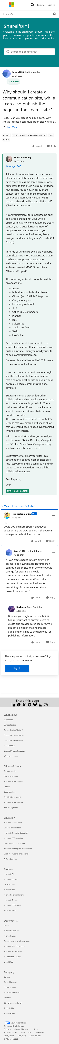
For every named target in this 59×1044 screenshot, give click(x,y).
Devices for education (12, 827)
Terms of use (26, 1032)
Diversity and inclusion (13, 1003)
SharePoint (10, 14)
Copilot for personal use (13, 740)
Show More (11, 126)
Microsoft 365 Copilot (12, 905)
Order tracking (9, 792)
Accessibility (9, 1008)
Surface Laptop (10, 725)
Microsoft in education (13, 822)
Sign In (51, 4)
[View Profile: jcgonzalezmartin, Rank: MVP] (7, 515)
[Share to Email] (46, 704)
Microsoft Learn (10, 936)
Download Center (11, 776)
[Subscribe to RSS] (40, 704)
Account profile (10, 771)
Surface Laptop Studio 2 (13, 730)
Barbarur (21, 607)
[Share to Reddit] (29, 704)
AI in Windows (9, 745)
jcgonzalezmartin (21, 513)
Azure (6, 925)
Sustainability (9, 1013)
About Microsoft (10, 982)
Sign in (17, 668)
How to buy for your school (14, 843)
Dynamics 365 (9, 884)
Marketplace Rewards (12, 956)
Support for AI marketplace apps (17, 941)
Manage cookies (10, 1032)
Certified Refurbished (12, 797)
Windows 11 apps (11, 756)
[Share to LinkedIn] (13, 704)
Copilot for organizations (14, 735)
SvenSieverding (22, 157)
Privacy (35, 1029)
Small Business (10, 910)
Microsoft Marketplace (13, 951)
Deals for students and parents (16, 854)
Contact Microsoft (21, 1029)
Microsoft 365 (9, 889)
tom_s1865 (18, 71)
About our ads (35, 1035)
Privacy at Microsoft (12, 992)
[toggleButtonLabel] (54, 14)
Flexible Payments (11, 807)
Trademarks (39, 1032)
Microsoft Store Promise (13, 802)
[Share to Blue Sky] (35, 704)
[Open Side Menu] (4, 4)
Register (41, 4)
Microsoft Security (11, 879)
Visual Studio (9, 962)
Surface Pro (8, 719)
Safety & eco (9, 1035)
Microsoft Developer (12, 930)
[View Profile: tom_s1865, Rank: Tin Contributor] (6, 74)
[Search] (33, 5)
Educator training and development (18, 848)
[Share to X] (24, 704)
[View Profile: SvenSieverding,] (9, 159)
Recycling (22, 1035)
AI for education (10, 859)
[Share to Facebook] (18, 704)
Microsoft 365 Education (13, 838)
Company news (10, 987)
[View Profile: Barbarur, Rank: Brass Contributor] (11, 609)
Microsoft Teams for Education (16, 833)
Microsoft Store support (13, 781)
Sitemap (7, 1029)
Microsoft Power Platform (14, 895)
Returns (7, 786)
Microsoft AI (9, 874)
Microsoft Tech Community (14, 946)
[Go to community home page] (11, 4)
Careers (7, 977)
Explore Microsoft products (14, 751)
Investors (7, 997)
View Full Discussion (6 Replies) (19, 506)
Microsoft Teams (10, 900)
